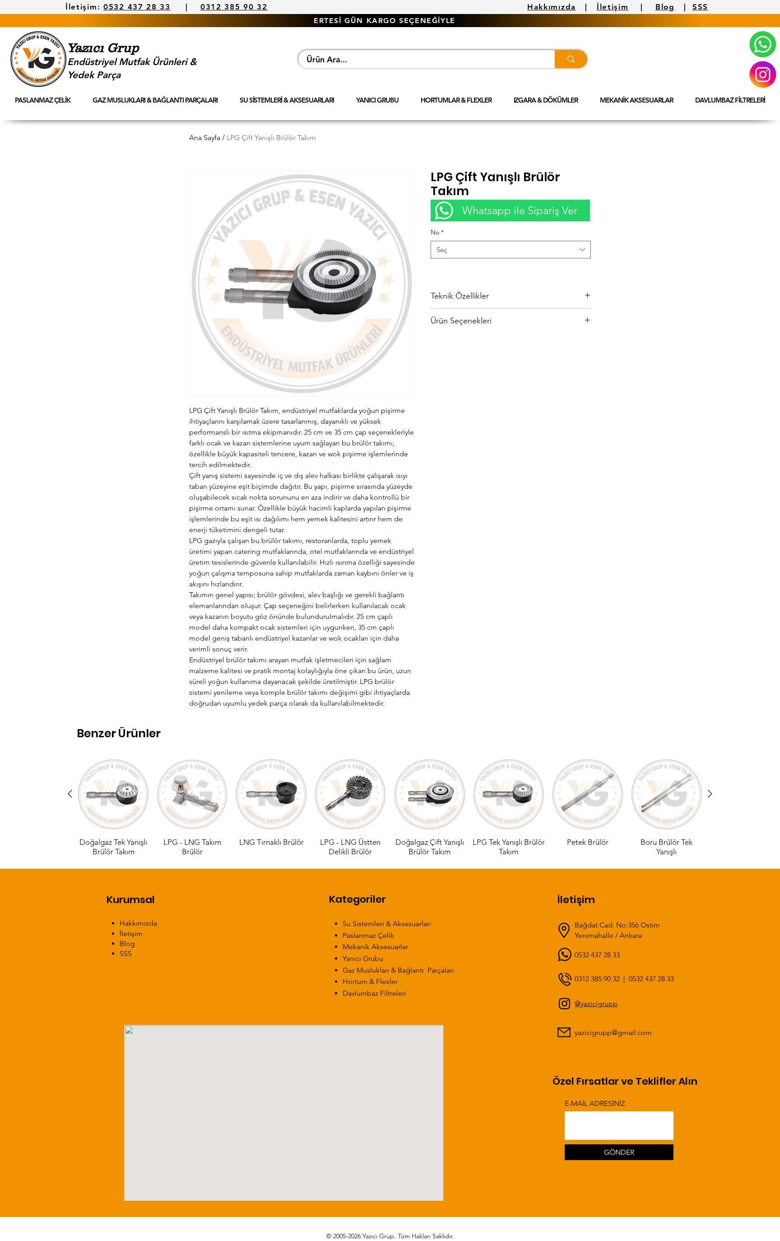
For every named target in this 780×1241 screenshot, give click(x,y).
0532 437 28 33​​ (651, 978)
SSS (700, 6)
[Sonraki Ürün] (710, 794)
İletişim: (82, 6)
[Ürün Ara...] (571, 59)
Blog (665, 6)
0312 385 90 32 (234, 6)
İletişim (613, 6)
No (437, 232)
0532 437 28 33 (137, 6)
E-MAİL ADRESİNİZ (595, 1103)
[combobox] (511, 249)
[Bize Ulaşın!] (762, 44)
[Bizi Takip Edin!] (762, 74)
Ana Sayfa (204, 137)
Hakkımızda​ (138, 923)
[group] (390, 807)
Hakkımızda (551, 6)
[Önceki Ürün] (70, 794)
